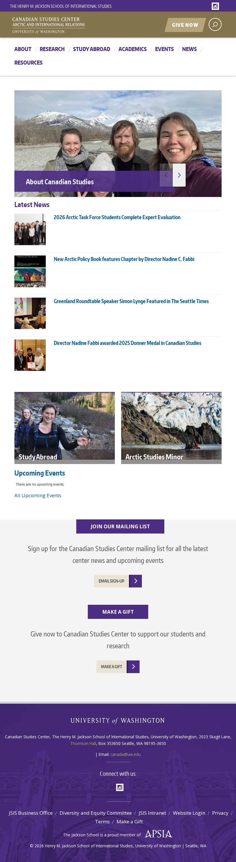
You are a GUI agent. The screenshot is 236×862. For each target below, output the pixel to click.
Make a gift (111, 666)
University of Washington (118, 722)
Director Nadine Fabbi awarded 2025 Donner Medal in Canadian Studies (127, 342)
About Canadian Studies (60, 181)
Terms (102, 821)
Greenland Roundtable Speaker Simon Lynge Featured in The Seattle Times (131, 301)
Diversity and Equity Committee (96, 813)
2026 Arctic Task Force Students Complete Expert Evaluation (117, 217)
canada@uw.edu (126, 754)
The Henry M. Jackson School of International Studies (61, 6)
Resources (28, 62)
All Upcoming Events (37, 495)
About (22, 48)
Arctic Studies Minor (154, 456)
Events (164, 48)
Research (52, 48)
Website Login (189, 813)
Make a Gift (130, 821)
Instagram (216, 6)
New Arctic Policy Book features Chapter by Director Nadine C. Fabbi (124, 259)
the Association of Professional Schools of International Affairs (157, 834)
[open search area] (215, 24)
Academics (133, 48)
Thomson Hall (83, 743)
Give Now (185, 25)
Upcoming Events (39, 472)
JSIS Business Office (31, 813)
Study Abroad (91, 48)
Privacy (220, 813)
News (189, 48)
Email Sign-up (111, 581)
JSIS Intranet (152, 813)
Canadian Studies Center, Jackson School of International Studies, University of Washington (75, 25)
